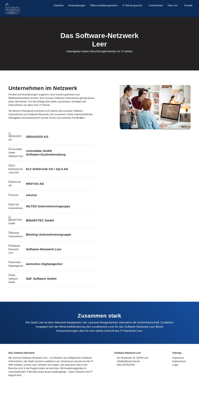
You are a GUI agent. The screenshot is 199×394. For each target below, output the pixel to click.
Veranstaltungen (76, 5)
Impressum (178, 358)
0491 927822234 (126, 365)
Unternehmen (156, 5)
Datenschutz (179, 361)
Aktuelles (58, 5)
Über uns (173, 5)
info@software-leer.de (128, 361)
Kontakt (188, 5)
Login (175, 365)
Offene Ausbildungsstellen (104, 5)
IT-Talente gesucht (132, 5)
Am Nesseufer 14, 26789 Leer (132, 358)
